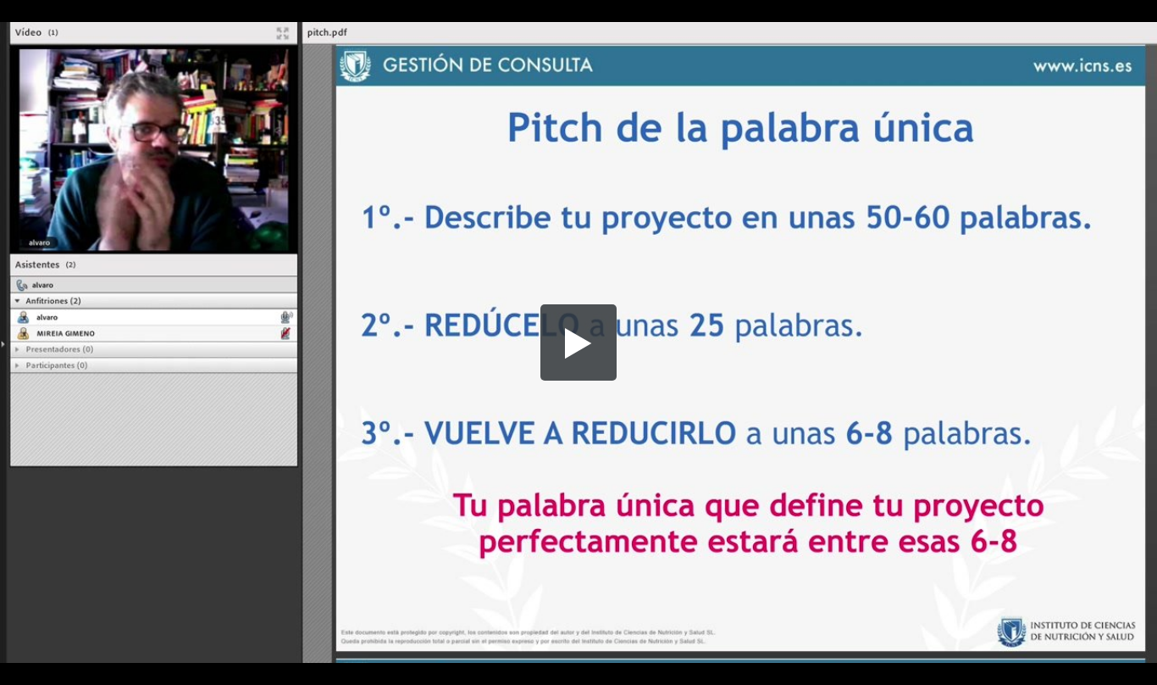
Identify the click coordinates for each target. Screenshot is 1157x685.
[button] (578, 342)
